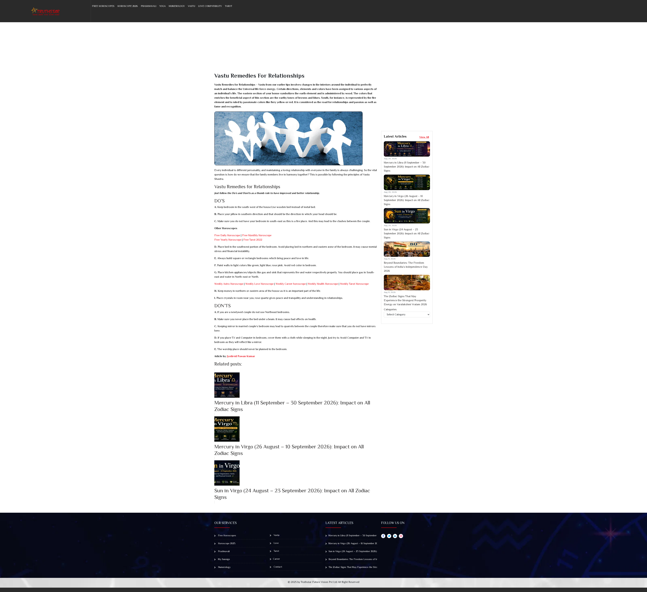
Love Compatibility (210, 6)
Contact (277, 566)
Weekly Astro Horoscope (228, 283)
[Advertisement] (315, 48)
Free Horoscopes (103, 6)
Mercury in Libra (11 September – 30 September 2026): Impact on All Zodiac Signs (406, 166)
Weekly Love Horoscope (259, 283)
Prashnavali (148, 6)
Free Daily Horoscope (227, 235)
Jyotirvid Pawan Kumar (240, 356)
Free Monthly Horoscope (256, 235)
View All (424, 137)
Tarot (228, 6)
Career (276, 558)
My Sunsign (223, 559)
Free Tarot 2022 (252, 239)
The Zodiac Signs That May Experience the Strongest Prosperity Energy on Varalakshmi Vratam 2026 (405, 300)
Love (276, 543)
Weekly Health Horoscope (323, 283)
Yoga (162, 6)
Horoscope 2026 (127, 6)
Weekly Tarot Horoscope (354, 283)
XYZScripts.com (340, 590)
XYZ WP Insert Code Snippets (311, 590)
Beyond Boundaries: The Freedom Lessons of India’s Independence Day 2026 (406, 266)
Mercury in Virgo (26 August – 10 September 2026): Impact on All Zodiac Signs (406, 200)
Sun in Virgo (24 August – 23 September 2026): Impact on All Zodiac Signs (406, 233)
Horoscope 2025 (226, 543)
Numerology (177, 6)
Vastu (191, 6)
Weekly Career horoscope (291, 283)
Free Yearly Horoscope (227, 239)
